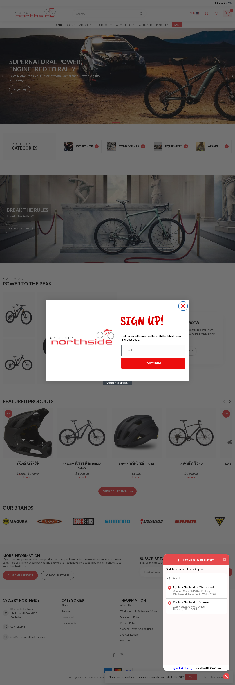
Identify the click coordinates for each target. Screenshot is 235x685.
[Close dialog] (183, 306)
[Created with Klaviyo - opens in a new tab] (117, 383)
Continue (153, 363)
